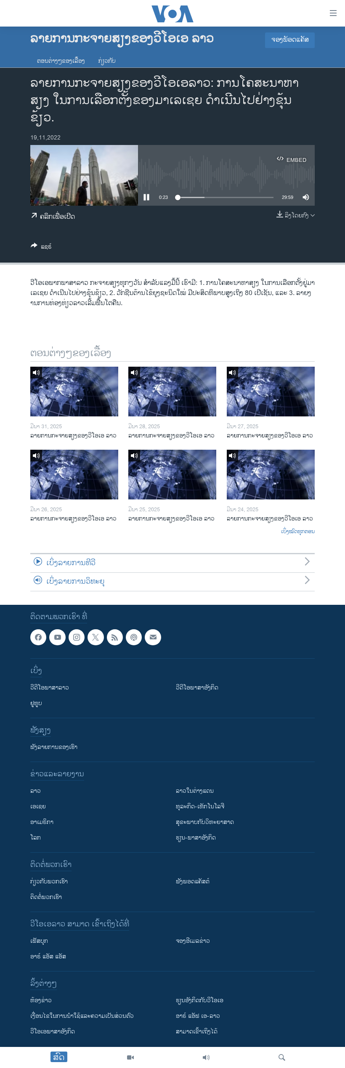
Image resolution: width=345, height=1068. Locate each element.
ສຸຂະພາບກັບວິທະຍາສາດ (205, 822)
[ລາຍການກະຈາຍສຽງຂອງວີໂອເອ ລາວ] (74, 391)
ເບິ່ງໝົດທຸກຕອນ (298, 532)
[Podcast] (134, 637)
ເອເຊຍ (38, 806)
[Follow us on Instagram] (77, 637)
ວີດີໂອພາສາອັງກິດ (197, 687)
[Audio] (206, 1057)
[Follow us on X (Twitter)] (96, 637)
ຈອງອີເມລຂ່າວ (193, 941)
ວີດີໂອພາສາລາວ (49, 687)
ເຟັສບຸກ (39, 941)
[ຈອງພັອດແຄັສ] (153, 637)
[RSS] (115, 637)
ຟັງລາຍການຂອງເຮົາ (53, 747)
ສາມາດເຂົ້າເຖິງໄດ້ (197, 1031)
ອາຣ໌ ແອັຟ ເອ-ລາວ (198, 1016)
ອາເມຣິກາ (41, 822)
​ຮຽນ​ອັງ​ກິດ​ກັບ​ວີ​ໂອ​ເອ (199, 1000)
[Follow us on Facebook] (38, 637)
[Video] (130, 1057)
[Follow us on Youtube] (57, 637)
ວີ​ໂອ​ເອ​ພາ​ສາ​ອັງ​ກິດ (52, 1031)
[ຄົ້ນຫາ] (282, 1057)
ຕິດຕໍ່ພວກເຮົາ (46, 897)
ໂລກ (35, 837)
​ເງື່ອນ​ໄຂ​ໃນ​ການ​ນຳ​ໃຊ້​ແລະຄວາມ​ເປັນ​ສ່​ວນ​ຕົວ (82, 1016)
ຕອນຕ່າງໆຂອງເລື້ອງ (61, 61)
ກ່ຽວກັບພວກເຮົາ (49, 881)
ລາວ (35, 790)
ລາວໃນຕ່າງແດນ (195, 790)
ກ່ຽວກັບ (107, 61)
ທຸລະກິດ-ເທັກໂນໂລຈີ (200, 806)
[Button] (41, 248)
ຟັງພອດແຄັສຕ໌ (193, 881)
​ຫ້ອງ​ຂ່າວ (41, 1000)
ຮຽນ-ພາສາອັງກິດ (196, 837)
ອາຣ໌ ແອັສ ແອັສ (48, 956)
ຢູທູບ (36, 703)
